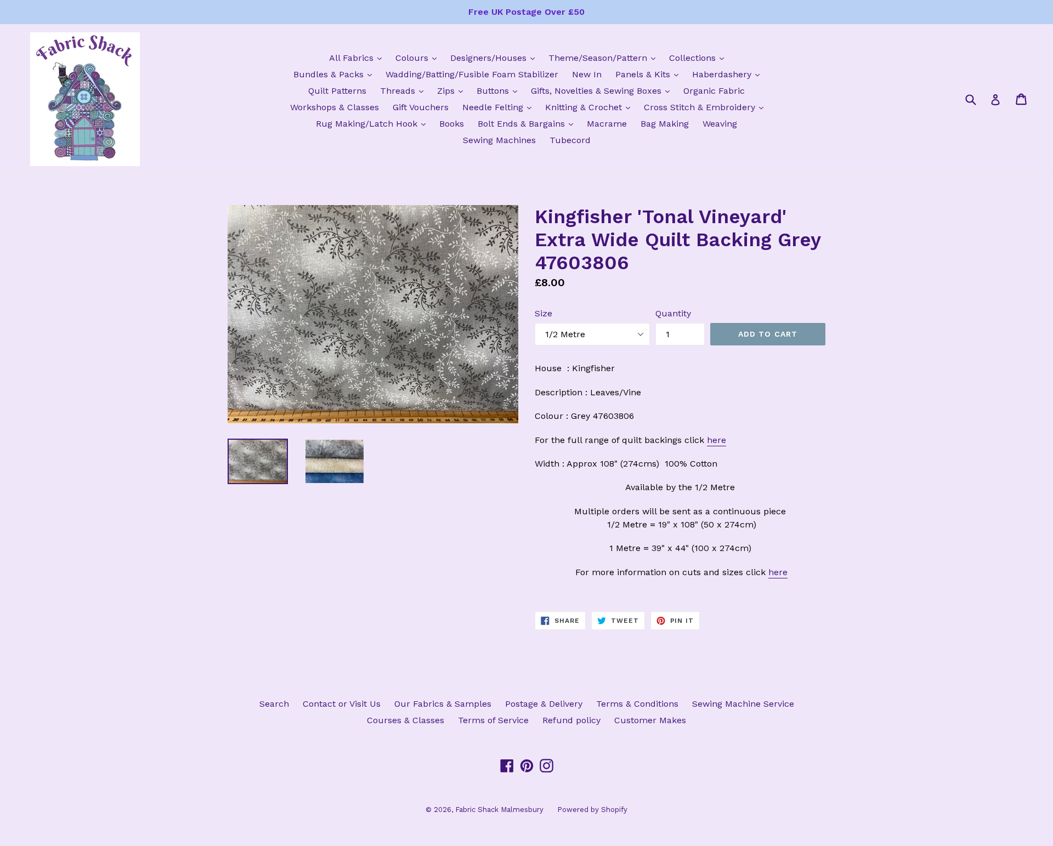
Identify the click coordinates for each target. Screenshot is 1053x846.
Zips (452, 90)
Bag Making (665, 123)
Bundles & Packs (335, 74)
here (716, 440)
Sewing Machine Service (743, 704)
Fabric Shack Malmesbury (499, 809)
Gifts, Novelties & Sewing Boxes (603, 90)
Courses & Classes (405, 720)
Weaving (720, 123)
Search (274, 704)
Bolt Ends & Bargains (528, 123)
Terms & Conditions (637, 704)
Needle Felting (499, 106)
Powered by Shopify (592, 809)
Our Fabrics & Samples (442, 704)
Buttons (500, 90)
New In (587, 74)
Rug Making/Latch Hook (373, 123)
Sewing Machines (499, 140)
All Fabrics (358, 57)
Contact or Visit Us (342, 704)
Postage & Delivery (543, 704)
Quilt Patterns (337, 91)
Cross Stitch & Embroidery (706, 106)
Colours (418, 57)
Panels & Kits (649, 74)
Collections (699, 57)
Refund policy (571, 720)
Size (543, 313)
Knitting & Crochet (590, 106)
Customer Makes (650, 720)
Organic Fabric (714, 91)
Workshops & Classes (334, 107)
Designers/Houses (495, 57)
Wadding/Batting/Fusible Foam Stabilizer (472, 74)
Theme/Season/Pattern (604, 57)
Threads (404, 90)
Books (451, 123)
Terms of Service (493, 720)
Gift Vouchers (421, 107)
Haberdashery (728, 74)
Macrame (607, 123)
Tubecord (570, 140)
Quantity (673, 313)
